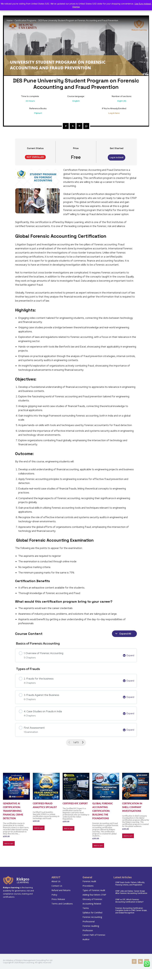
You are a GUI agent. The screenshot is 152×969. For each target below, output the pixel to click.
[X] (73, 126)
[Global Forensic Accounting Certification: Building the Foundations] (105, 786)
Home (10, 20)
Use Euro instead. (142, 3)
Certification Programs (25, 20)
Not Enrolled (35, 157)
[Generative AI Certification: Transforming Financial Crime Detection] (16, 786)
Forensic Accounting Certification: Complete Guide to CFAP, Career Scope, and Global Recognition (131, 910)
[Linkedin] (140, 961)
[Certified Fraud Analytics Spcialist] (46, 786)
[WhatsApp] (86, 126)
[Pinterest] (79, 126)
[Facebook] (66, 126)
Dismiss (76, 7)
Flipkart (38, 113)
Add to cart (8, 843)
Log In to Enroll (116, 157)
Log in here (114, 113)
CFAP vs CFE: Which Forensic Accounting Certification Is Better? (129, 900)
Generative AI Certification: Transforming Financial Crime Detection (13, 811)
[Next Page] (83, 742)
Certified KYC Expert (75, 803)
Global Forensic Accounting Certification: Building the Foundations (102, 811)
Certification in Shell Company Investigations (132, 807)
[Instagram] (134, 961)
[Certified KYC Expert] (76, 786)
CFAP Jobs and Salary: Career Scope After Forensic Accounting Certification (131, 892)
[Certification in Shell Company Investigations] (135, 786)
